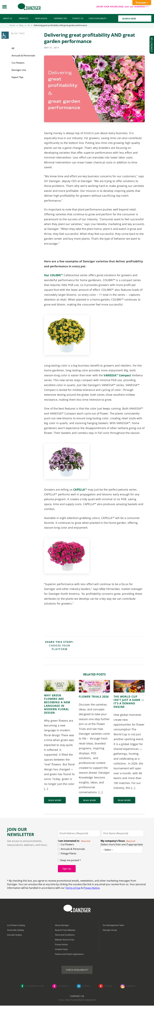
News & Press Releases (65, 930)
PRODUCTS (23, 18)
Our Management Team (113, 925)
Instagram (131, 986)
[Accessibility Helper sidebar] (5, 35)
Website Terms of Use (64, 939)
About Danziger (62, 925)
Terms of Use (72, 888)
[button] (4, 7)
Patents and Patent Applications (69, 954)
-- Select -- (107, 849)
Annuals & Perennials (73, 849)
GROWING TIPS (60, 18)
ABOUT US (7, 18)
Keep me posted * (70, 860)
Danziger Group (110, 930)
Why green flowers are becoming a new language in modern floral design (57, 704)
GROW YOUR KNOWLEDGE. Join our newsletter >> (122, 6)
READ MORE (54, 800)
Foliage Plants (68, 853)
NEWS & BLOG (41, 18)
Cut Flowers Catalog (16, 925)
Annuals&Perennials (35, 986)
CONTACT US (77, 18)
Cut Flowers (67, 844)
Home (12, 25)
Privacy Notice (91, 888)
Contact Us (77, 996)
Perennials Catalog (15, 930)
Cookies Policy (61, 949)
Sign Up (66, 868)
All (28, 25)
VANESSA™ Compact (117, 375)
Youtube (108, 986)
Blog (21, 25)
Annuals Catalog (14, 934)
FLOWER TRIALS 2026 (94, 696)
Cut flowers (63, 986)
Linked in (86, 986)
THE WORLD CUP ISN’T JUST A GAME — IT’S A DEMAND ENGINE (129, 702)
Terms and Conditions (64, 934)
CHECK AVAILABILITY (97, 18)
